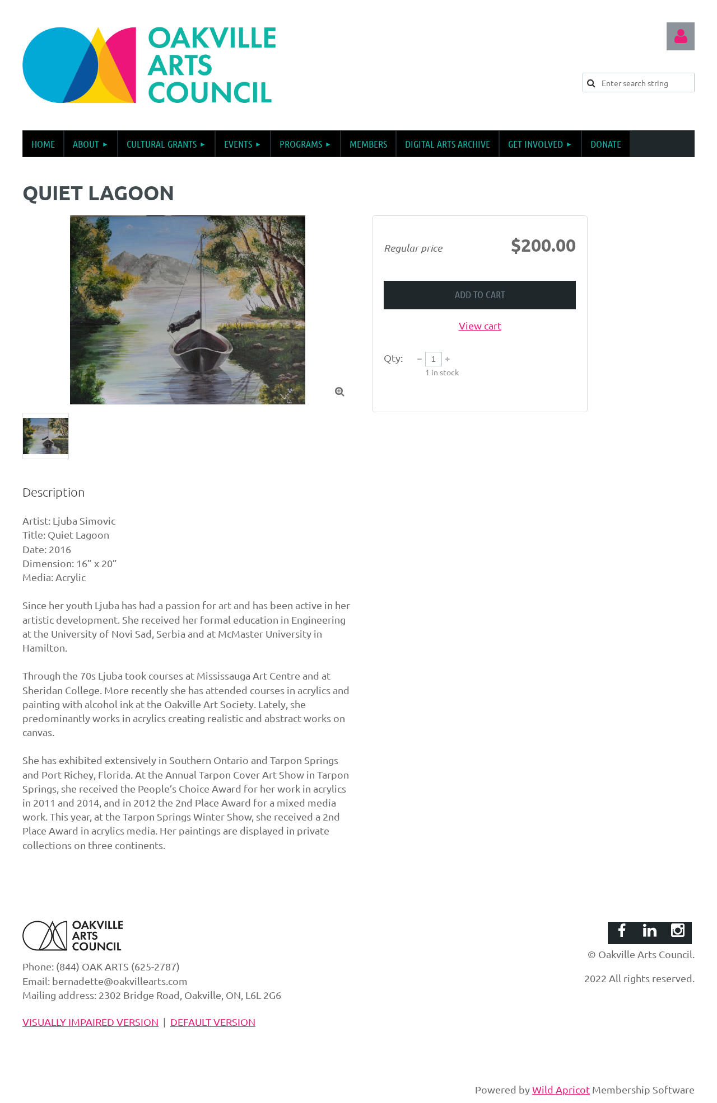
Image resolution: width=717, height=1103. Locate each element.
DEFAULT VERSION (212, 1021)
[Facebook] (622, 930)
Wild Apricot (561, 1089)
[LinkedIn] (650, 930)
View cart (480, 325)
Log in (681, 36)
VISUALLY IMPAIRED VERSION (90, 1021)
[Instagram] (678, 930)
